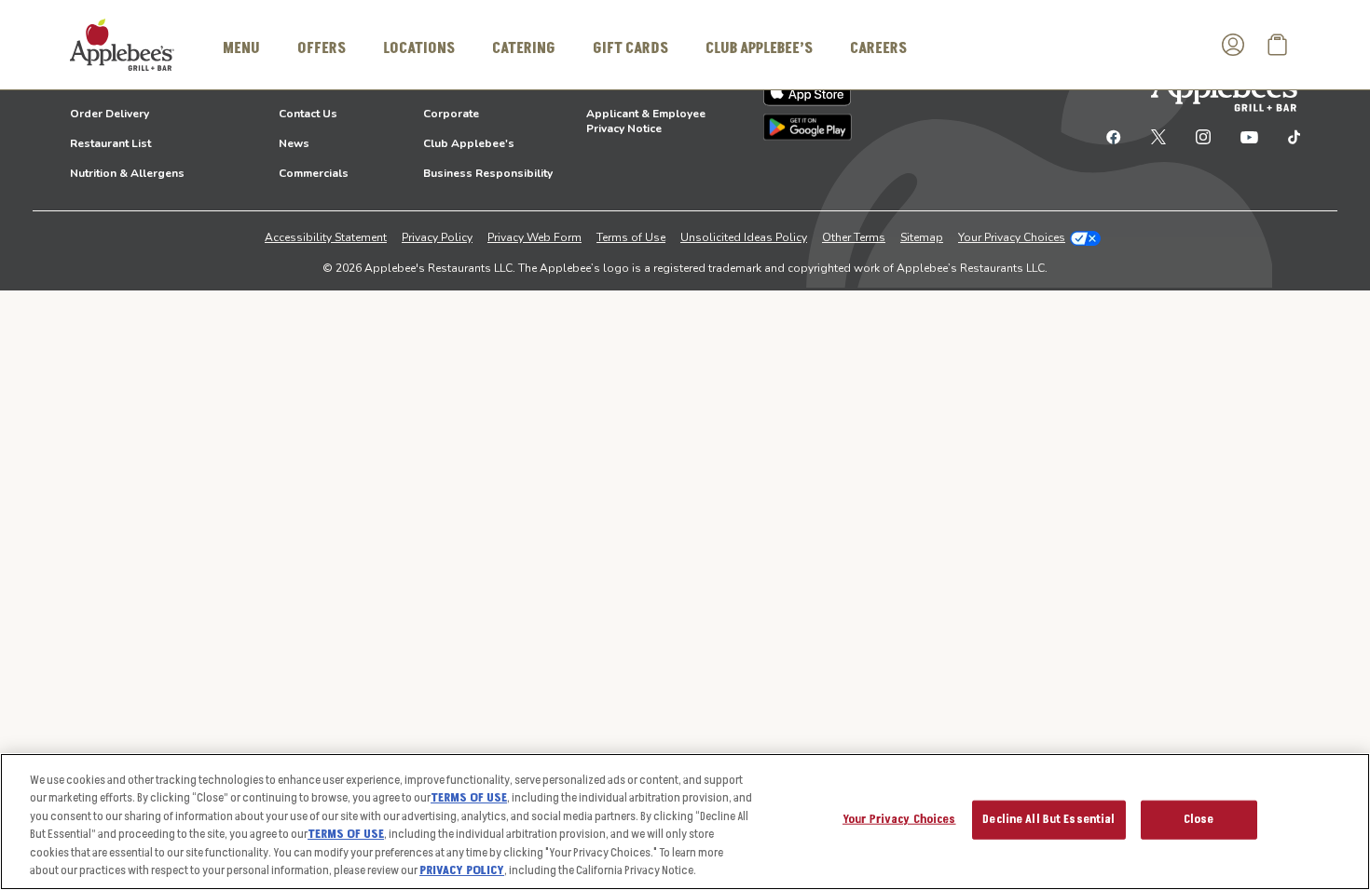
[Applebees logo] (122, 44)
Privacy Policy (437, 237)
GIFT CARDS (630, 48)
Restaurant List (110, 143)
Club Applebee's (468, 143)
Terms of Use (630, 237)
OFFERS (321, 48)
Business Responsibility (488, 173)
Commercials (314, 173)
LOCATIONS (419, 48)
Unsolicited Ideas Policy (743, 237)
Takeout (91, 83)
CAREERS (878, 48)
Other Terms (853, 237)
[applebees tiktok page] (1286, 136)
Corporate (451, 113)
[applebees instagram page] (1203, 136)
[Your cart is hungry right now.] (1277, 44)
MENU (241, 48)
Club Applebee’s (759, 48)
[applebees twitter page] (1158, 136)
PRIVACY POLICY (461, 870)
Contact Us (308, 113)
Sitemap (921, 237)
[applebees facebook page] (1113, 136)
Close (1199, 819)
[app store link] (807, 91)
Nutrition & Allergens (127, 173)
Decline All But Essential (1048, 819)
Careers (607, 83)
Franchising (454, 83)
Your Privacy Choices (1011, 237)
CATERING (523, 48)
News (294, 143)
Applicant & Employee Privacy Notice (646, 121)
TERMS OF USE (469, 797)
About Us (304, 83)
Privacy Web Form (534, 237)
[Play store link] (807, 127)
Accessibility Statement (326, 237)
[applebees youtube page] (1249, 136)
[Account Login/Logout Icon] (1233, 44)
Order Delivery (109, 113)
